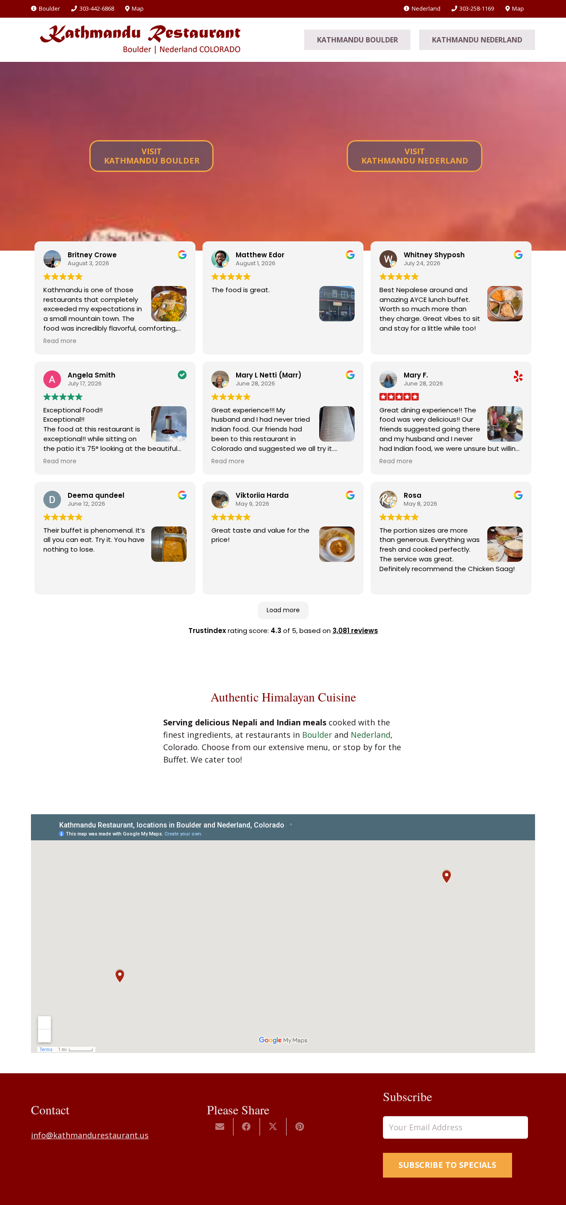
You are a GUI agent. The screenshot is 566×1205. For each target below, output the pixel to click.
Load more (283, 610)
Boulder (317, 734)
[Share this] (246, 1127)
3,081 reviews (355, 630)
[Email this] (220, 1127)
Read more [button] (59, 341)
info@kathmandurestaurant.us (90, 1135)
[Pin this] (300, 1127)
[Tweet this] (273, 1127)
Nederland (370, 734)
